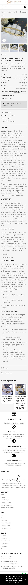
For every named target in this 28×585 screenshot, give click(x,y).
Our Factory (4, 497)
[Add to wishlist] (10, 386)
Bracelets (23, 12)
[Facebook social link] (6, 121)
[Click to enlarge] (4, 40)
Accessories (4, 546)
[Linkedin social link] (12, 121)
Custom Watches (5, 541)
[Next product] (5, 15)
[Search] (25, 7)
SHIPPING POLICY (5, 528)
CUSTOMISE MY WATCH (7, 508)
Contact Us (4, 520)
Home (3, 12)
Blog (2, 517)
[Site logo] (14, 2)
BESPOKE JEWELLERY (6, 505)
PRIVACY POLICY (5, 525)
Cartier (15, 12)
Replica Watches (5, 543)
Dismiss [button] (25, 579)
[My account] (26, 2)
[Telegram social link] (14, 121)
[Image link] (14, 478)
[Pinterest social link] (10, 121)
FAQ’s (2, 515)
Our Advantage (5, 500)
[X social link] (8, 121)
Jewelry (9, 12)
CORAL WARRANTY (6, 523)
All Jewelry (3, 535)
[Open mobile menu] (2, 2)
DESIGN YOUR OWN (6, 502)
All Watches (4, 538)
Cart (2, 549)
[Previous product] (2, 15)
